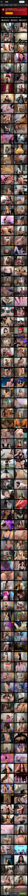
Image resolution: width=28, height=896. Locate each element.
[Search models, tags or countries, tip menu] (26, 5)
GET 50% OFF (9, 13)
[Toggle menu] (1, 2)
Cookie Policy (18, 891)
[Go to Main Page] (8, 1)
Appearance (6, 20)
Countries (15, 20)
